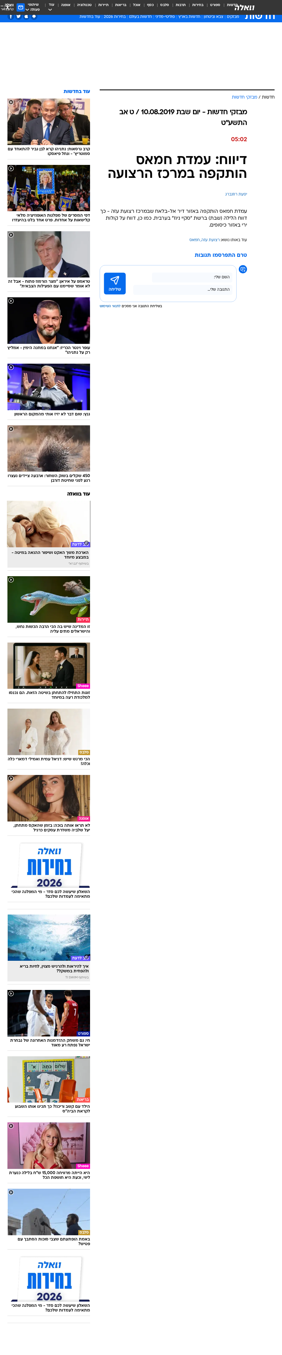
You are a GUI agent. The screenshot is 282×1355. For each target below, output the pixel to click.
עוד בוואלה (78, 494)
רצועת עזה (210, 240)
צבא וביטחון (213, 17)
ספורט (215, 5)
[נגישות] (7, 7)
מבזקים (233, 17)
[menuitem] (212, 7)
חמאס (194, 240)
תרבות (181, 5)
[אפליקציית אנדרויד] (34, 16)
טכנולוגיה (84, 5)
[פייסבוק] (10, 16)
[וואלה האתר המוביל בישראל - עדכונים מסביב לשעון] (244, 7)
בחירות (198, 5)
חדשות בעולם (140, 17)
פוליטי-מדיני (165, 17)
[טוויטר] (18, 16)
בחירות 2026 (115, 17)
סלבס (164, 5)
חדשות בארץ (189, 17)
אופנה (65, 5)
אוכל (136, 5)
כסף (150, 5)
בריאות (120, 5)
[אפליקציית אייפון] (26, 16)
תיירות (103, 5)
